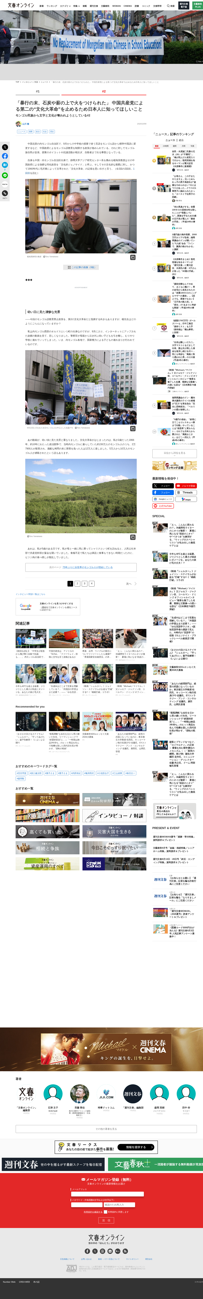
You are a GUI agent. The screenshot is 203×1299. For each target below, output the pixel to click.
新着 (42, 6)
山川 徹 (25, 124)
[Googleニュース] (110, 1251)
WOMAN (116, 6)
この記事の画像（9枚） (84, 267)
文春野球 (157, 6)
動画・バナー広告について (109, 1259)
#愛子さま (63, 773)
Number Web (9, 1282)
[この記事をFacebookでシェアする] (5, 156)
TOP (17, 82)
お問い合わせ (86, 1259)
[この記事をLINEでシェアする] (5, 175)
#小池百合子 (103, 773)
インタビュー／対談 (30, 82)
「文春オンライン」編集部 (180, 391)
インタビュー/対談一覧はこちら (30, 594)
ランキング (52, 6)
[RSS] (125, 1251)
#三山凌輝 (117, 773)
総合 (181, 140)
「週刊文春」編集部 (182, 170)
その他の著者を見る (106, 1129)
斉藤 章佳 (179, 200)
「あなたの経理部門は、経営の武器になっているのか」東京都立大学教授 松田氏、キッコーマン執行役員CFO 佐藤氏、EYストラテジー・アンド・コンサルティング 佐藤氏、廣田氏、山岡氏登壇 (131, 744)
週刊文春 (94, 6)
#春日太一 (130, 773)
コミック (146, 6)
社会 (45, 132)
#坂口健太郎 (35, 773)
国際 (30, 132)
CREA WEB (24, 1282)
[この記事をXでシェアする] (5, 147)
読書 (137, 6)
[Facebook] (87, 1251)
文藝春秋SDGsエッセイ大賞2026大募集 (95, 737)
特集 (75, 6)
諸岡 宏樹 (179, 228)
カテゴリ (64, 6)
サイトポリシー (132, 1259)
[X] (95, 1251)
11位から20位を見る (174, 453)
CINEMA (128, 6)
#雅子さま (50, 773)
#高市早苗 (21, 773)
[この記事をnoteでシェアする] (5, 185)
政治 (38, 132)
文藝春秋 (105, 6)
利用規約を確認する (93, 1212)
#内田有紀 (76, 773)
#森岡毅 (20, 778)
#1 (38, 91)
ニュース (44, 82)
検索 (172, 6)
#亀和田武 (89, 773)
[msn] (117, 1251)
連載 (85, 6)
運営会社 (148, 1259)
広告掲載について (67, 1259)
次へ (129, 583)
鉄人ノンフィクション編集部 (185, 364)
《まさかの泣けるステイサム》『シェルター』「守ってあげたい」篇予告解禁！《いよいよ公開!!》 (30, 740)
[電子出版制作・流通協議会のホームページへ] (71, 1269)
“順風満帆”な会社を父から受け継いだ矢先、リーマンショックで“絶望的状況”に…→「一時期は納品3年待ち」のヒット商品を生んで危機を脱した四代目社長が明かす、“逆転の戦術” (64, 743)
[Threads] (102, 1251)
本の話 (36, 1282)
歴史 (52, 132)
